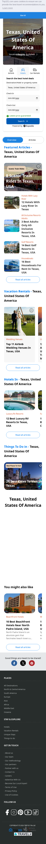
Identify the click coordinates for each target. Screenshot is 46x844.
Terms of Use (10, 787)
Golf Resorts (27, 242)
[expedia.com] (28, 126)
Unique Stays (9, 734)
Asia (6, 700)
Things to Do (22, 54)
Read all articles (23, 279)
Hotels (32, 54)
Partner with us (11, 768)
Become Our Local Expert (16, 783)
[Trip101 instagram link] (14, 812)
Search (21, 121)
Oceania (7, 712)
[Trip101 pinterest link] (20, 812)
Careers (8, 776)
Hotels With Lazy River (29, 197)
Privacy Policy (11, 791)
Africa (6, 704)
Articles (32, 140)
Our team (9, 757)
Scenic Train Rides (16, 169)
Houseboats (27, 258)
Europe (7, 697)
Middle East (9, 708)
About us (9, 753)
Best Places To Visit (14, 466)
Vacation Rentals (11, 730)
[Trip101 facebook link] (7, 812)
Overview (11, 140)
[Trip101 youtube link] (28, 812)
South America (10, 693)
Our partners (10, 764)
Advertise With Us (12, 779)
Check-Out (10, 105)
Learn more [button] (7, 8)
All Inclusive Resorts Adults (31, 217)
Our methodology (13, 760)
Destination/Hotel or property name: (21, 82)
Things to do (9, 738)
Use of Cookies (11, 795)
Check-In (10, 93)
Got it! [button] (23, 15)
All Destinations (11, 685)
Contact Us (10, 772)
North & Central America (14, 689)
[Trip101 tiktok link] (35, 812)
